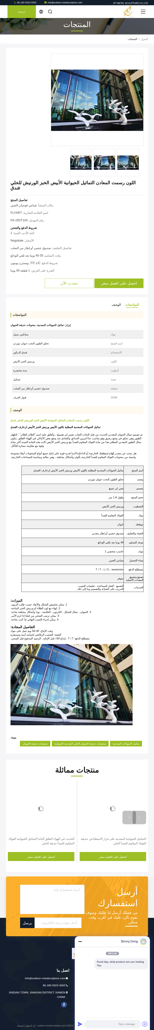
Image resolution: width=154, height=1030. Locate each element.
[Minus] (80, 941)
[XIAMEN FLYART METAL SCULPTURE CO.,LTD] (128, 11)
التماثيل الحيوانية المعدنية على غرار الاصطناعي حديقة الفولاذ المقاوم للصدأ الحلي (113, 841)
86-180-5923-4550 (26, 2)
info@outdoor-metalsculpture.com (65, 2)
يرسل (27, 923)
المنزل (144, 39)
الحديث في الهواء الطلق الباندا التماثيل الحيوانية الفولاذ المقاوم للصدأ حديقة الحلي (41, 841)
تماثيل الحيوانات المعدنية (126, 743)
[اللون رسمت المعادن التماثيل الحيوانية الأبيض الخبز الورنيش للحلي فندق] (97, 100)
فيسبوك (64, 1004)
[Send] (80, 1024)
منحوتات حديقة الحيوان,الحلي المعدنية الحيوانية (80, 743)
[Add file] (145, 1024)
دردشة (21, 11)
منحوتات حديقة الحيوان (35, 743)
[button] (139, 817)
